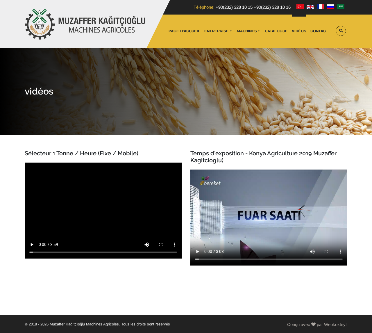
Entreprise (216, 31)
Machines (247, 31)
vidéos (299, 31)
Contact (319, 31)
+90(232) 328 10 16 (272, 7)
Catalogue (276, 31)
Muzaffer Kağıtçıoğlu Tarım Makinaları (86, 24)
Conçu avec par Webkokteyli (317, 324)
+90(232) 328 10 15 (234, 7)
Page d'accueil (184, 31)
